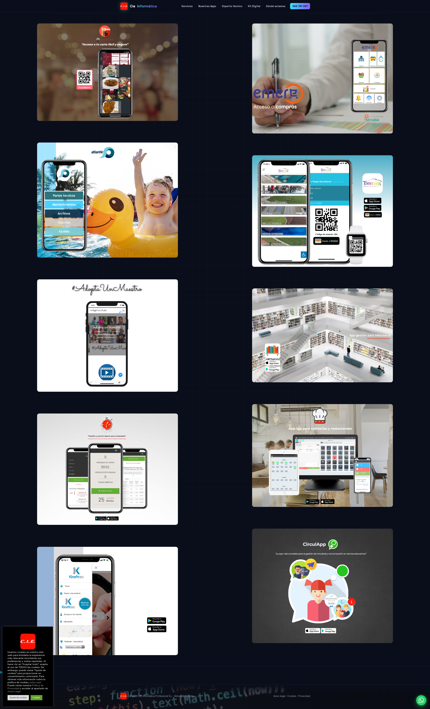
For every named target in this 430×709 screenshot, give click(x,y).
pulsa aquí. (35, 682)
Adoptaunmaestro (29, 395)
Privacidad (304, 696)
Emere (233, 137)
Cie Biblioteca (239, 386)
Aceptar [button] (36, 697)
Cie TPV (234, 510)
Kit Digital (254, 6)
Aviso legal (279, 696)
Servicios (187, 6)
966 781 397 (300, 6)
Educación (29, 388)
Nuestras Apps (207, 6)
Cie (143, 6)
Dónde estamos (275, 6)
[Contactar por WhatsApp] (421, 700)
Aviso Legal (14, 691)
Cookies (291, 696)
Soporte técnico (232, 6)
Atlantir (19, 261)
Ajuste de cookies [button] (18, 697)
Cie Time (19, 528)
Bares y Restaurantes (35, 118)
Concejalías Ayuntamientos (252, 263)
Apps (16, 118)
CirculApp (236, 647)
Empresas (55, 118)
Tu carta (20, 124)
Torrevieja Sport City (245, 270)
